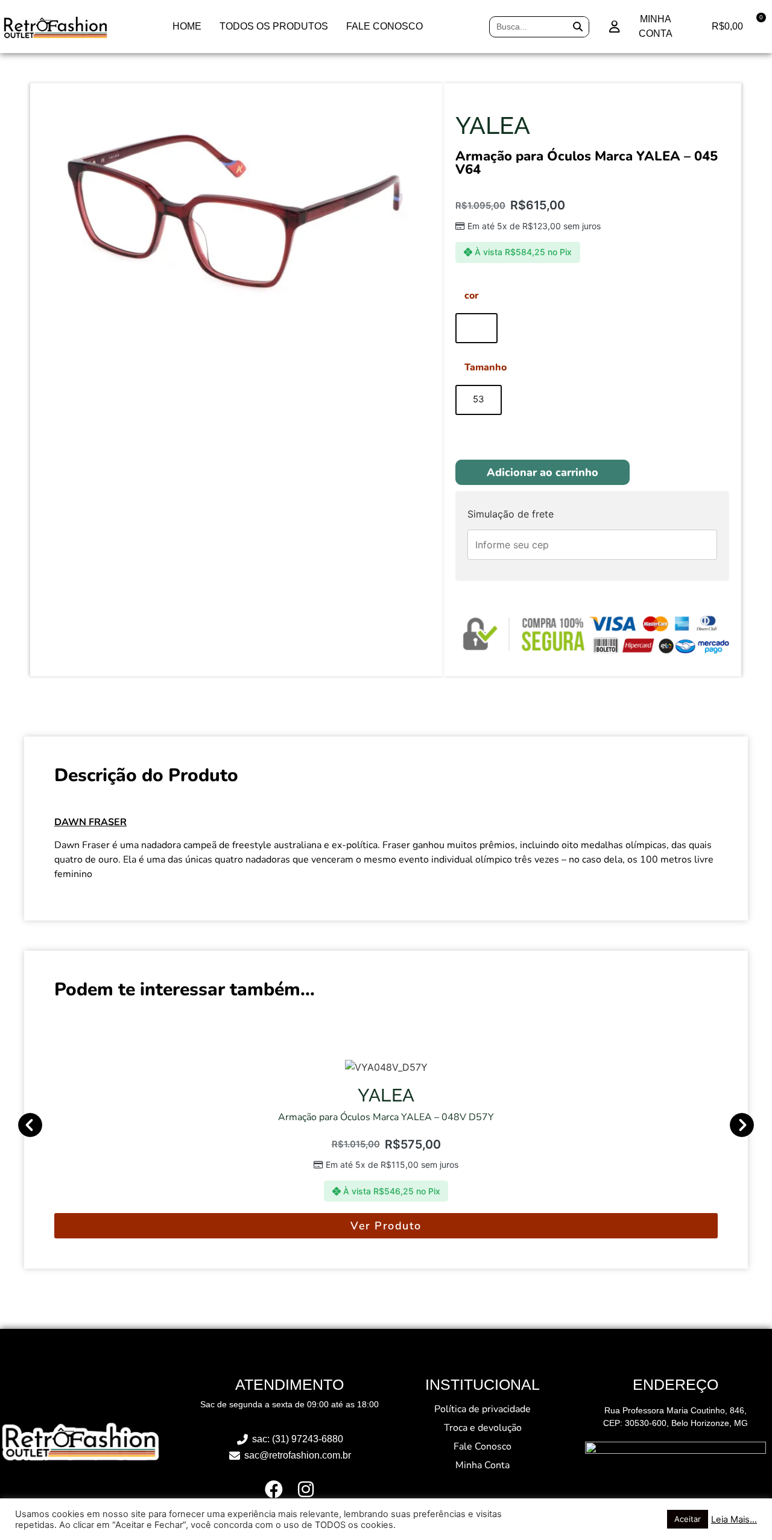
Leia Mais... (734, 1519)
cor (471, 295)
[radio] (476, 328)
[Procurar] (578, 27)
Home (186, 26)
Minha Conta (482, 1465)
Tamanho (485, 367)
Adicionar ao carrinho (542, 472)
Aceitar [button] (687, 1519)
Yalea (492, 125)
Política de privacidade (482, 1409)
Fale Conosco (384, 26)
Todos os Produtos (274, 26)
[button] (30, 1125)
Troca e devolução (483, 1427)
